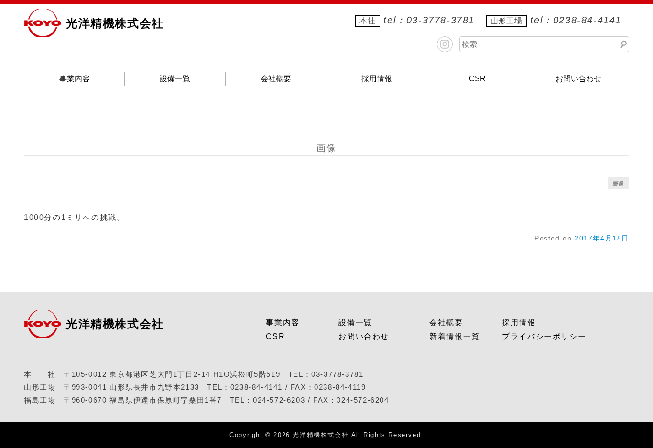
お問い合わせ (578, 79)
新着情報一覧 (454, 336)
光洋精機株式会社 (115, 23)
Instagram (445, 44)
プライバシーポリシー (544, 336)
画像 (618, 183)
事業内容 (74, 79)
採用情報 (376, 79)
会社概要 (276, 79)
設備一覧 (175, 79)
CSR (477, 79)
